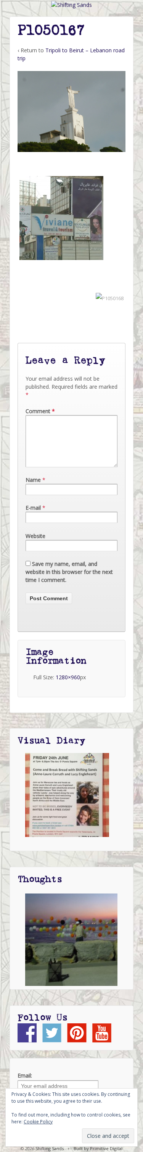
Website (35, 536)
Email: (25, 1075)
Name (33, 479)
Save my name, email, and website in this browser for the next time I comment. (69, 571)
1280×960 (68, 677)
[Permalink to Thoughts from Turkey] (71, 939)
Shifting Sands (49, 1148)
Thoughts (40, 879)
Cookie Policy (38, 1121)
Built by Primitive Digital (98, 1148)
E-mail (33, 507)
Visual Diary (51, 740)
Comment (40, 411)
